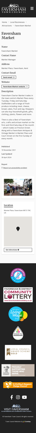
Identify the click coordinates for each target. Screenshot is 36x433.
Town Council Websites (13, 421)
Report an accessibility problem (15, 168)
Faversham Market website (14, 86)
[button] (18, 229)
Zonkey (28, 421)
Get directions (12, 250)
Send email (7, 77)
